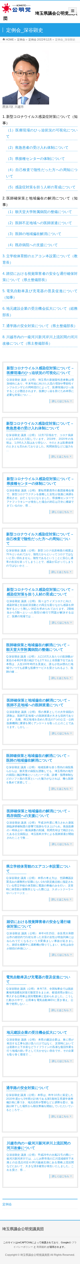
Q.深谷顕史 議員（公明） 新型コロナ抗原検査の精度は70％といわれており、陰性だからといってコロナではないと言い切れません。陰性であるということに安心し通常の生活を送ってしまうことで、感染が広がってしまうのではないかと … (39, 558)
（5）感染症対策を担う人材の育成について (41, 187)
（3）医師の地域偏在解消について (33, 234)
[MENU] (72, 10)
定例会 (7, 1204)
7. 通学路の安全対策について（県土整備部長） (39, 326)
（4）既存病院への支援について (32, 245)
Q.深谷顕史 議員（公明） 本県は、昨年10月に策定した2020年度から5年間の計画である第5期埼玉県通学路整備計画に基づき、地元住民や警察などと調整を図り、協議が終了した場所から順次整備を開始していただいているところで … (39, 1102)
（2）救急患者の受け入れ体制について (37, 147)
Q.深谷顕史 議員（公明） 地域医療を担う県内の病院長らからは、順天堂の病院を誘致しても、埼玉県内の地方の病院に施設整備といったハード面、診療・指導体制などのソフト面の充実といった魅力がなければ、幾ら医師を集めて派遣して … (39, 775)
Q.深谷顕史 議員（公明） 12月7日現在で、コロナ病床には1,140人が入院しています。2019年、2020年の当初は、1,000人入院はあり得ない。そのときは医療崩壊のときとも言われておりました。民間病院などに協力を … (39, 443)
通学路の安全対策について (27, 1088)
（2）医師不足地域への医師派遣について (39, 223)
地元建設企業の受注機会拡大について (37, 1032)
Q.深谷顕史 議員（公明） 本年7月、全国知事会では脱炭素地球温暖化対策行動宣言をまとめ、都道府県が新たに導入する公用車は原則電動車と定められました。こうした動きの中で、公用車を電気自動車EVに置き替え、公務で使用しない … (39, 996)
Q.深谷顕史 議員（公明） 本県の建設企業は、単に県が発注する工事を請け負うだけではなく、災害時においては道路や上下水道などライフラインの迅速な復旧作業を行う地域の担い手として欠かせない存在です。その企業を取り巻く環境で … (40, 1047)
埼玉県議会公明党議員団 (35, 1254)
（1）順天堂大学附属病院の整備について (39, 212)
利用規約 (41, 1247)
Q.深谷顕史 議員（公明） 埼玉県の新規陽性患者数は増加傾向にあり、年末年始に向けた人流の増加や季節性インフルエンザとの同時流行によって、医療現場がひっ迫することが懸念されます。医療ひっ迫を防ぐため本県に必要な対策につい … (40, 387)
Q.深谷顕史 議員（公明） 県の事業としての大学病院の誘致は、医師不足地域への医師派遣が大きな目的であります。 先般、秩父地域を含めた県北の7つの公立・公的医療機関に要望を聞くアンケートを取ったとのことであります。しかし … (40, 719)
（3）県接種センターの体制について (35, 159)
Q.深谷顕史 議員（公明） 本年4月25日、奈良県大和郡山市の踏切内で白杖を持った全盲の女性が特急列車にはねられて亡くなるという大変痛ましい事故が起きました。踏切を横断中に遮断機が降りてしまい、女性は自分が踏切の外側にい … (40, 941)
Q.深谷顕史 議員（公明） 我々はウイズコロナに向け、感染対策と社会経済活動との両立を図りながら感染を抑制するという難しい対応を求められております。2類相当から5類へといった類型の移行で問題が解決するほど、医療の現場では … (40, 609)
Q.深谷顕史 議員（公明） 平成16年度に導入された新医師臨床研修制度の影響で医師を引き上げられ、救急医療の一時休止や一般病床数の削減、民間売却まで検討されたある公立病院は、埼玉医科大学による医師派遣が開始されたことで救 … (40, 830)
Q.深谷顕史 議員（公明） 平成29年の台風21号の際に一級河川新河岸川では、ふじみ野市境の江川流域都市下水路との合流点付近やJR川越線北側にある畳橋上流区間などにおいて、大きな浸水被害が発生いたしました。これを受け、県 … (40, 1162)
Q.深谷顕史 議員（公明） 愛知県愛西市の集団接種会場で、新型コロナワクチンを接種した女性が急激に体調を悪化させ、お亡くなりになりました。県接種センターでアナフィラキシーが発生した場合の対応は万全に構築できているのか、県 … (40, 498)
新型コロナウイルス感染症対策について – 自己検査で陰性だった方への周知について (39, 538)
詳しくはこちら (60, 401)
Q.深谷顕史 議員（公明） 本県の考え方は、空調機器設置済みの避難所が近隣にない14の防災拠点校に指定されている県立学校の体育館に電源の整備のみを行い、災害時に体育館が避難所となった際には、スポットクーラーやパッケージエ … (39, 885)
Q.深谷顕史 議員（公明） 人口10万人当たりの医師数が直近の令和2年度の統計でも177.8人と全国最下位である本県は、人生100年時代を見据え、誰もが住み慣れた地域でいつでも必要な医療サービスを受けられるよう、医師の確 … (39, 664)
